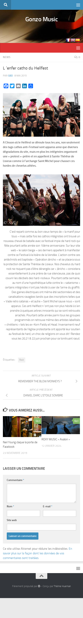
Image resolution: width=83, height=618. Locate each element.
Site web (12, 520)
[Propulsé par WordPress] (39, 586)
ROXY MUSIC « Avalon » (56, 439)
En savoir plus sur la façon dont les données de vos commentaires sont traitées (37, 553)
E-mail (47, 506)
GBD (10, 75)
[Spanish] (77, 40)
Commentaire (15, 480)
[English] (73, 40)
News (6, 57)
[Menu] (78, 5)
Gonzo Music (41, 19)
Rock (21, 359)
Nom (10, 506)
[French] (68, 40)
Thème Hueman (62, 586)
